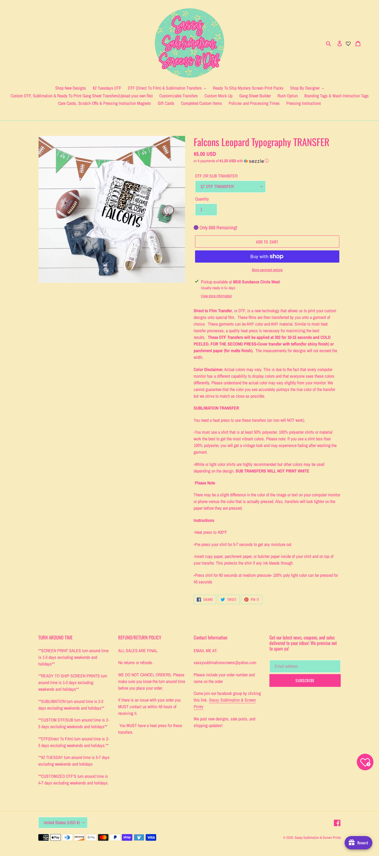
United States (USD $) (62, 822)
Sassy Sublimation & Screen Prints (318, 837)
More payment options (267, 269)
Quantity (202, 199)
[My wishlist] (348, 43)
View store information (216, 295)
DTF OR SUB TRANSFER (216, 176)
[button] (231, 161)
